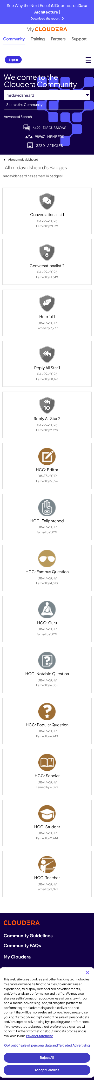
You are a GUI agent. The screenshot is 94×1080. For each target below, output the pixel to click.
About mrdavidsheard (23, 159)
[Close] (87, 972)
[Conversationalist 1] (47, 201)
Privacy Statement (39, 1036)
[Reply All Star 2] (47, 405)
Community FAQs (22, 945)
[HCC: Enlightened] (47, 507)
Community (14, 38)
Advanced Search (18, 116)
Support (79, 38)
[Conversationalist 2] (47, 252)
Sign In (13, 59)
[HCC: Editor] (47, 456)
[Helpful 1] (47, 303)
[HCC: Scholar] (47, 762)
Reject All (47, 1058)
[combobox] (47, 104)
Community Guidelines (28, 935)
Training (38, 38)
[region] (47, 1022)
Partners (58, 38)
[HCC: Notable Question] (47, 660)
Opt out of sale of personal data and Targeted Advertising (47, 1045)
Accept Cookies (47, 1070)
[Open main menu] (88, 60)
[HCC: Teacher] (47, 864)
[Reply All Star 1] (47, 354)
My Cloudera (17, 956)
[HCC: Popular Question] (47, 711)
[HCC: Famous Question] (47, 558)
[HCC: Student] (47, 813)
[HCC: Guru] (47, 609)
